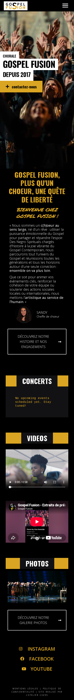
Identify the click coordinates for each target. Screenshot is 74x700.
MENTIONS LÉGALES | (27, 688)
